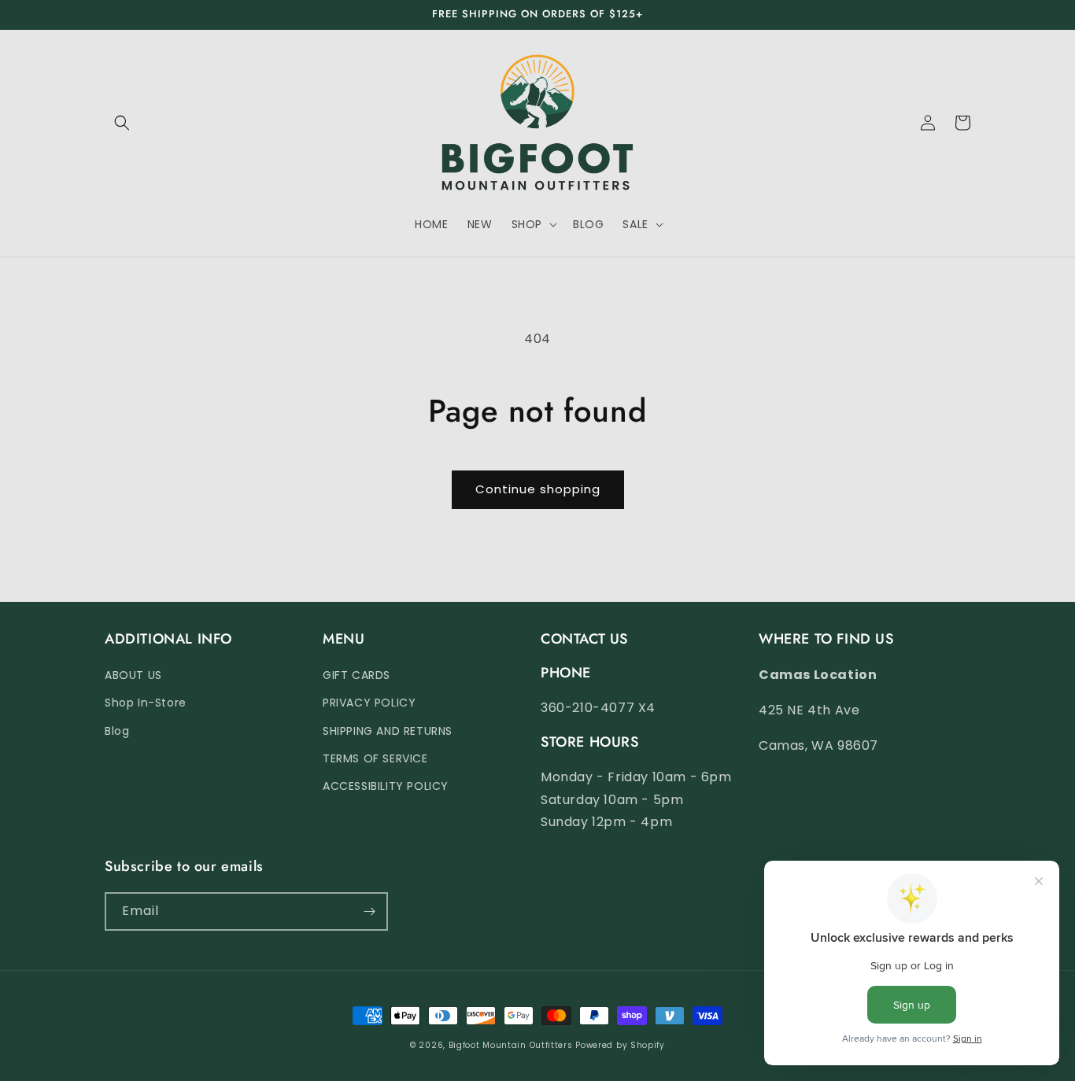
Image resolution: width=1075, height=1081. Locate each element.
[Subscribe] (369, 911)
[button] (122, 122)
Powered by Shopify (620, 1045)
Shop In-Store (146, 702)
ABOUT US (133, 675)
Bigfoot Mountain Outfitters (511, 1045)
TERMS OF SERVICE (375, 758)
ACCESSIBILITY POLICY (386, 786)
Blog (117, 731)
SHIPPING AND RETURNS (388, 731)
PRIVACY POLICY (369, 702)
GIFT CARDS (356, 675)
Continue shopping (537, 489)
